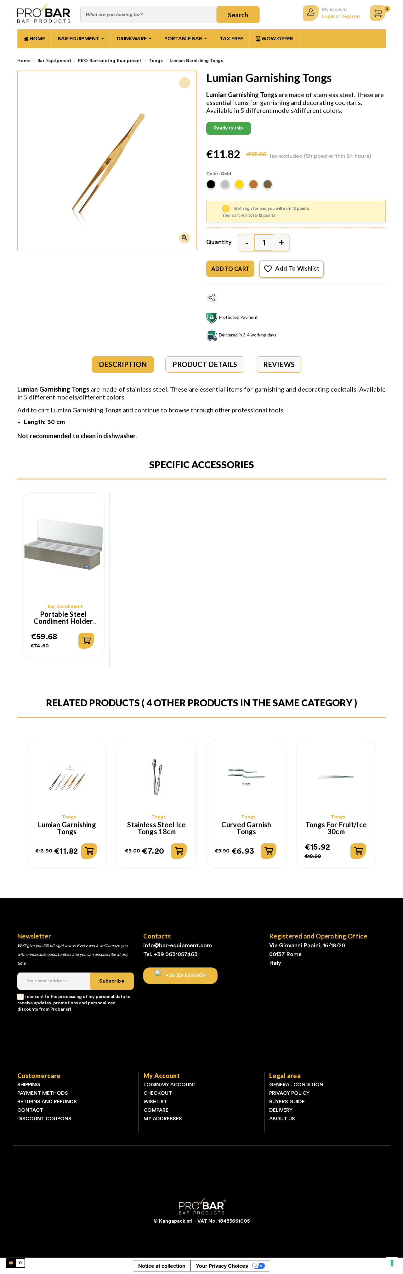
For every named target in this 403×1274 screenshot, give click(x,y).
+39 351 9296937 (186, 975)
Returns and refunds (47, 1101)
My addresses (163, 1118)
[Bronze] (268, 186)
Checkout (158, 1093)
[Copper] (254, 186)
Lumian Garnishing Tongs (67, 828)
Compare (156, 1110)
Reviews (279, 364)
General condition (296, 1084)
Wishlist (155, 1101)
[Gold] (240, 186)
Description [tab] (123, 364)
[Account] (311, 13)
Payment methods (42, 1093)
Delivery (280, 1110)
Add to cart (230, 268)
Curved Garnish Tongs (246, 828)
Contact (30, 1110)
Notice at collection (161, 1266)
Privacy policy (289, 1093)
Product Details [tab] (205, 364)
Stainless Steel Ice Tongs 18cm (156, 828)
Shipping (28, 1084)
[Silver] (225, 186)
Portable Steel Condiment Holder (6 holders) (63, 618)
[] (86, 641)
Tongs (69, 817)
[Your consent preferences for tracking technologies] (392, 1263)
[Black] (211, 186)
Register (350, 16)
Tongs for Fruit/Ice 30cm (336, 828)
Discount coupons (44, 1118)
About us (282, 1118)
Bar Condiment (65, 606)
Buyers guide (287, 1101)
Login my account (170, 1084)
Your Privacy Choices (222, 1266)
